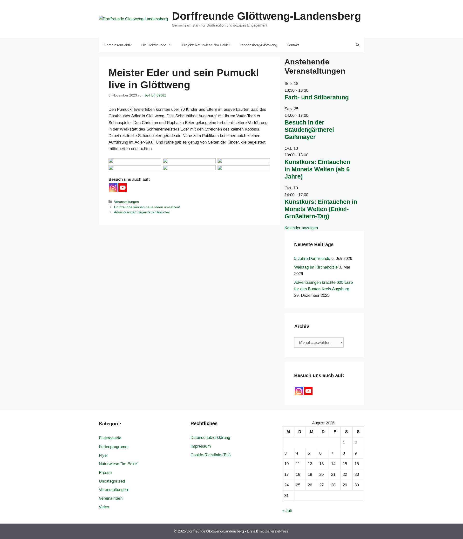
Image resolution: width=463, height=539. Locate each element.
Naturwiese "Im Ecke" (118, 464)
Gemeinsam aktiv (118, 45)
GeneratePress (277, 531)
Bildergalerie (110, 438)
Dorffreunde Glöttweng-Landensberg (266, 16)
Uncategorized (112, 481)
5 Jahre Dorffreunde (312, 258)
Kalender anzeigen (301, 228)
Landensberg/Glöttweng (258, 45)
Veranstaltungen (126, 202)
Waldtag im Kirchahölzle (316, 267)
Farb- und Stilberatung (317, 97)
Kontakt (293, 45)
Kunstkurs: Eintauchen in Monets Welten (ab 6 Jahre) (317, 169)
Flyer (103, 455)
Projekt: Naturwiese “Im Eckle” (206, 45)
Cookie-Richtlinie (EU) (211, 455)
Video (104, 507)
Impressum (201, 446)
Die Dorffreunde (153, 45)
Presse (105, 472)
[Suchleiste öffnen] (357, 45)
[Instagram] (113, 187)
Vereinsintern (111, 498)
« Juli (287, 510)
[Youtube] (122, 187)
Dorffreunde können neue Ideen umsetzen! (147, 207)
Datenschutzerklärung (210, 437)
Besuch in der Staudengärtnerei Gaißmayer (309, 129)
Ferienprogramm (114, 446)
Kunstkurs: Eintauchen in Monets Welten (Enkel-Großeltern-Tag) (321, 209)
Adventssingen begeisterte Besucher (142, 212)
